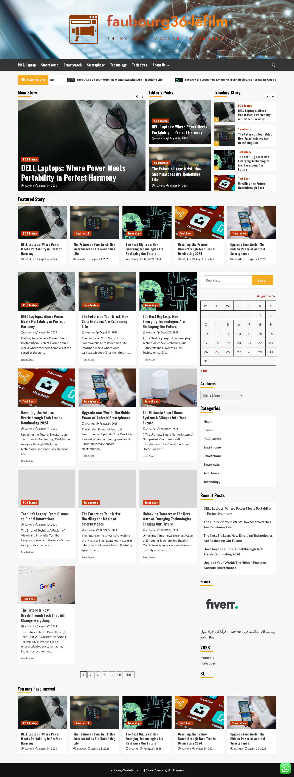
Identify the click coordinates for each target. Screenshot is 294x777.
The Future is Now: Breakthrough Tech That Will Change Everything (43, 615)
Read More (27, 359)
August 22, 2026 (48, 524)
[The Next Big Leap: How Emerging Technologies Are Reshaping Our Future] (224, 136)
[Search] (273, 65)
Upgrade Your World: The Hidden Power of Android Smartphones (255, 187)
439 (119, 674)
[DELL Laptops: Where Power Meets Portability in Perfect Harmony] (81, 145)
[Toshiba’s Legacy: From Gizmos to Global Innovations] (46, 489)
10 (206, 333)
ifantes (209, 430)
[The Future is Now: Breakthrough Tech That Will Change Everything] (46, 585)
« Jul (203, 370)
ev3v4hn (29, 186)
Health (209, 421)
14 (249, 333)
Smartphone (96, 65)
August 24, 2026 (48, 185)
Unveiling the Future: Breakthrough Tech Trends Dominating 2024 (255, 163)
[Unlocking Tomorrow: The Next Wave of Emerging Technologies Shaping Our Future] (168, 489)
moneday (207, 657)
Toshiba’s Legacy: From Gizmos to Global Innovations (45, 516)
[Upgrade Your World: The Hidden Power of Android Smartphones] (224, 185)
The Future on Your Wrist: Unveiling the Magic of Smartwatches (101, 519)
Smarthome (49, 65)
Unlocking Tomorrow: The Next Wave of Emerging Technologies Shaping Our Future (167, 519)
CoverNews (154, 770)
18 (217, 343)
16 (271, 333)
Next (128, 674)
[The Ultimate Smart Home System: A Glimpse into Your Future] (168, 387)
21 (249, 343)
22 (260, 343)
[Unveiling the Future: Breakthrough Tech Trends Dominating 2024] (224, 161)
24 (206, 352)
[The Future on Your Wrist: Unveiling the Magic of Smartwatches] (107, 489)
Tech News (139, 65)
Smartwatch (72, 65)
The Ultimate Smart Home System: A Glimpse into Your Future (164, 418)
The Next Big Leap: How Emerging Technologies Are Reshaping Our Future (198, 80)
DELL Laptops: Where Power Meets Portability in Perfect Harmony (73, 172)
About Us (159, 65)
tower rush (235, 631)
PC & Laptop (27, 65)
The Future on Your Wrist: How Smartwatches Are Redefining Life (84, 80)
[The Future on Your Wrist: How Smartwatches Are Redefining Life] (224, 112)
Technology (118, 65)
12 (228, 333)
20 (239, 343)
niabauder (207, 663)
